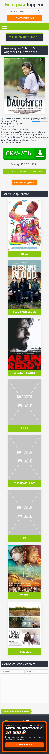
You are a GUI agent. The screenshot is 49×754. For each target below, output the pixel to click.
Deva (24, 254)
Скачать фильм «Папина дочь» (26, 171)
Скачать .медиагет (24, 182)
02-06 (24, 428)
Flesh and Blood (24, 312)
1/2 (24, 538)
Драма (19, 123)
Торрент (24, 4)
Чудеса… (24, 595)
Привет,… (24, 651)
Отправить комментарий (16, 711)
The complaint (24, 483)
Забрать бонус (24, 744)
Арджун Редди (24, 373)
